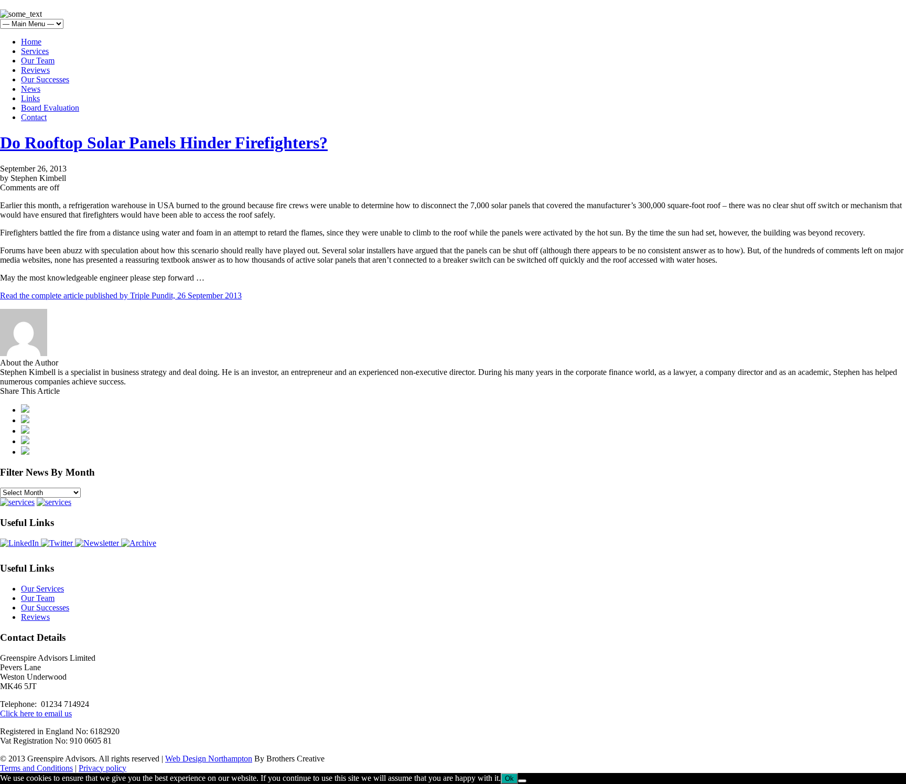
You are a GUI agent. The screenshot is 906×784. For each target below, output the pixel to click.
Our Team (38, 60)
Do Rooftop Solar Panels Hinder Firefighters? (164, 142)
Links (30, 98)
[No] (522, 780)
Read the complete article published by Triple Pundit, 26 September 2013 (121, 295)
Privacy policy (102, 768)
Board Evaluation (50, 107)
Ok (509, 778)
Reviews (35, 70)
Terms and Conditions (36, 768)
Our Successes (45, 79)
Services (35, 51)
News (30, 88)
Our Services (42, 588)
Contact (34, 117)
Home (31, 41)
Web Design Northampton (208, 758)
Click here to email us (36, 713)
